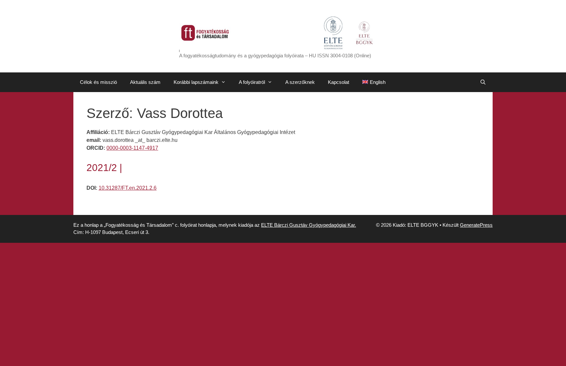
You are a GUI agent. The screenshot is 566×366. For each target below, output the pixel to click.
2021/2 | (104, 167)
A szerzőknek (300, 82)
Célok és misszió (98, 82)
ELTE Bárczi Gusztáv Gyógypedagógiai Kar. (308, 225)
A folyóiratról (252, 82)
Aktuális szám (145, 82)
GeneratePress (476, 225)
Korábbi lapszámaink (196, 82)
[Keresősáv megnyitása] (483, 82)
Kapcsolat (338, 82)
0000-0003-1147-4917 (132, 148)
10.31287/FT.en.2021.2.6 (128, 188)
